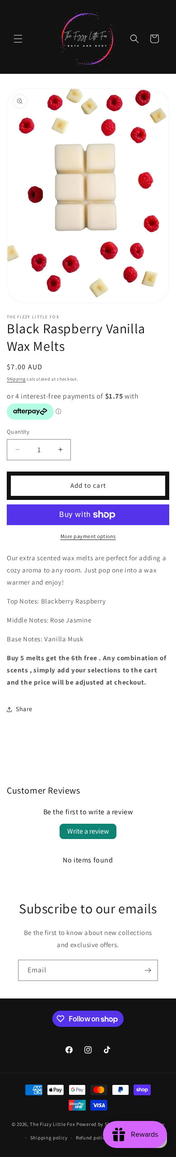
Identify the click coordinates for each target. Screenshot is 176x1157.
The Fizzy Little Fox (52, 1124)
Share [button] (24, 709)
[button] (18, 39)
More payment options (88, 536)
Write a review (88, 831)
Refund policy (92, 1137)
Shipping (16, 379)
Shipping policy (49, 1137)
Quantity (18, 432)
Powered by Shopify (99, 1124)
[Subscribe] (147, 970)
